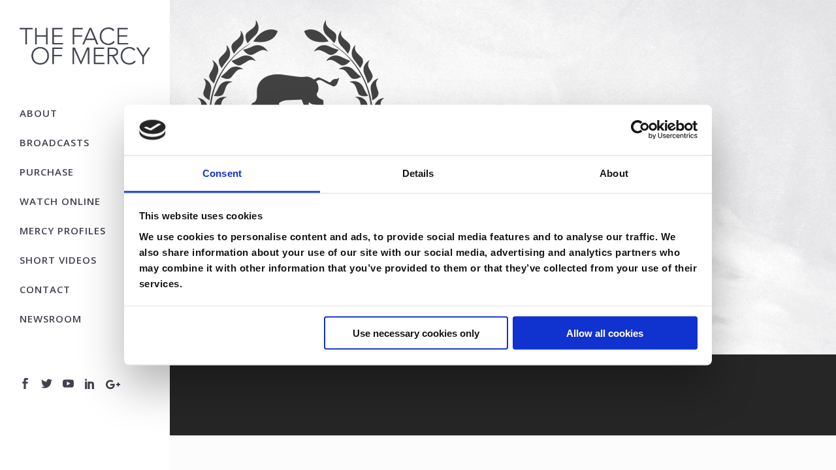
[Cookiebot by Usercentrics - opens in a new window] (640, 130)
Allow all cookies (604, 333)
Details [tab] (418, 172)
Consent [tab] (222, 172)
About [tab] (614, 172)
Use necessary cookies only (416, 333)
